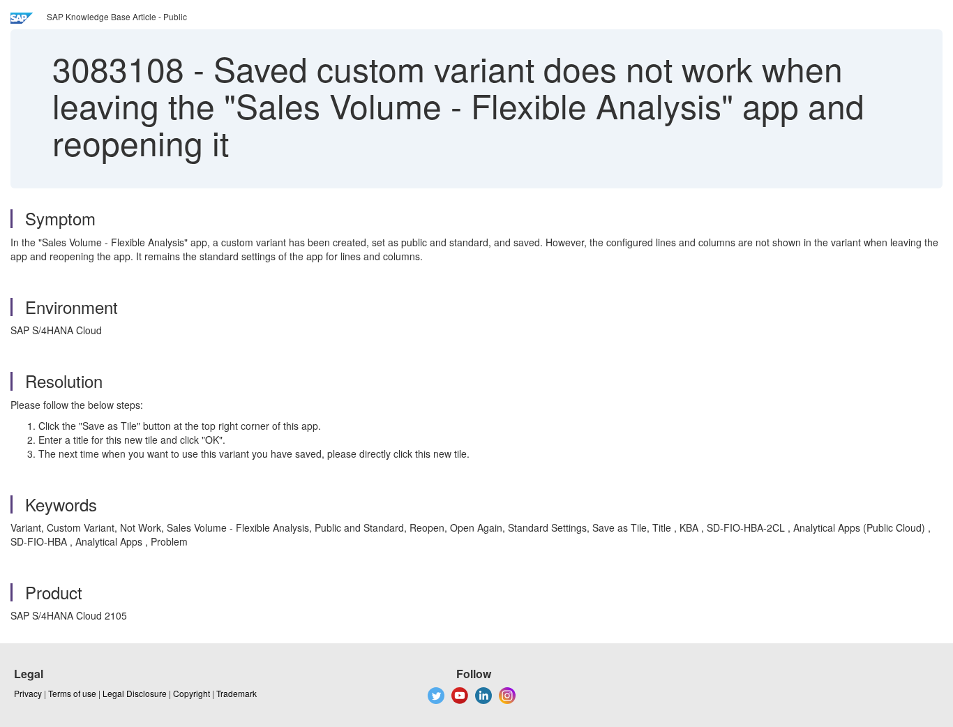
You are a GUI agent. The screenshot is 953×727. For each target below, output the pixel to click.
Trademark (236, 693)
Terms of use (72, 693)
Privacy (28, 693)
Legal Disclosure (135, 693)
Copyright (191, 693)
